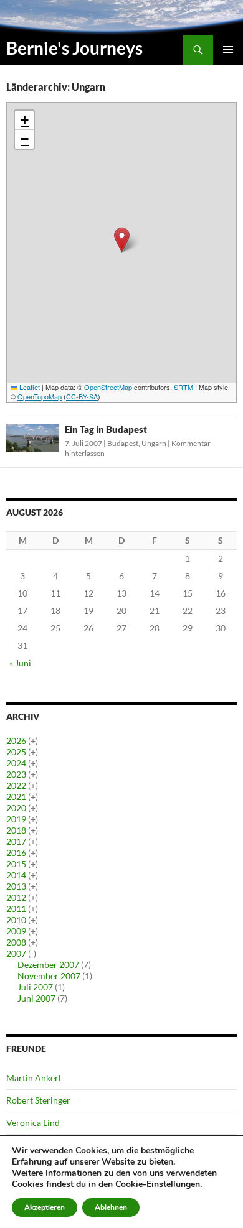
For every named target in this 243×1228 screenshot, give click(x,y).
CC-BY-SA (82, 396)
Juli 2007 (35, 987)
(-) (32, 953)
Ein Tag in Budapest (106, 429)
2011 (16, 908)
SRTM (183, 387)
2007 (16, 953)
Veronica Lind (33, 1122)
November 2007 (48, 975)
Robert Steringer (38, 1100)
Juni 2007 (36, 998)
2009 (16, 931)
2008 (16, 942)
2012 (16, 897)
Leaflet (28, 387)
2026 (16, 740)
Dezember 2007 (48, 964)
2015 (16, 863)
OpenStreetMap (108, 387)
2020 (16, 807)
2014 (16, 875)
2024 (16, 763)
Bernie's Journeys (74, 47)
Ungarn (153, 443)
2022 (16, 785)
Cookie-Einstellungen (157, 1184)
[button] (122, 240)
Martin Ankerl (33, 1077)
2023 (16, 774)
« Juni (20, 663)
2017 (16, 841)
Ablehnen (111, 1207)
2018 (16, 830)
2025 (16, 752)
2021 (16, 796)
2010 (16, 919)
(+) (33, 740)
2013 (16, 886)
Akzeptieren (44, 1207)
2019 (16, 819)
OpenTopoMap (39, 396)
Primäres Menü (228, 50)
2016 (16, 852)
